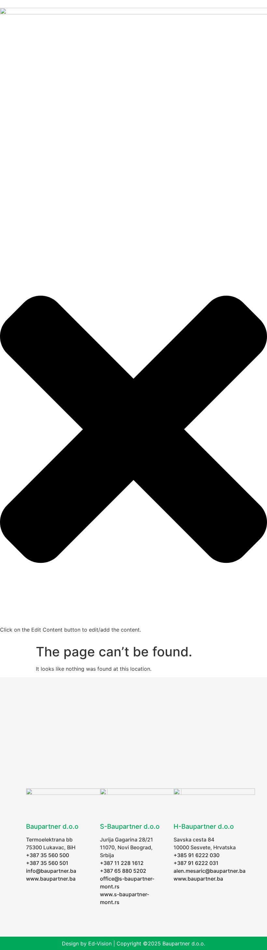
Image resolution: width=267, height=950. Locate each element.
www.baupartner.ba (51, 878)
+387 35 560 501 (47, 863)
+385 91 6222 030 (196, 855)
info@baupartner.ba (51, 871)
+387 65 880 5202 (123, 871)
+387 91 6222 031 (196, 863)
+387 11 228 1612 (122, 863)
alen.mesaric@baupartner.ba (210, 871)
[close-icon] (133, 622)
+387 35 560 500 (47, 855)
